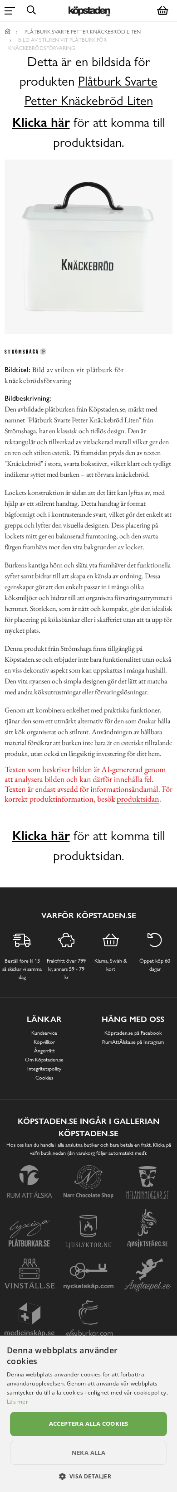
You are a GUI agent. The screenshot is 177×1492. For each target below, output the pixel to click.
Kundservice (44, 1033)
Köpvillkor (44, 1042)
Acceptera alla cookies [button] (88, 1423)
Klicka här (41, 122)
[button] (89, 1476)
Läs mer (17, 1401)
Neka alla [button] (89, 1452)
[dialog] (88, 1414)
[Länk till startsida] (8, 32)
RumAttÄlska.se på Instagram (133, 1042)
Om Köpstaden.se (44, 1059)
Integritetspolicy (44, 1069)
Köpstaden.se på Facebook (133, 1033)
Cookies (44, 1078)
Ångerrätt (44, 1050)
